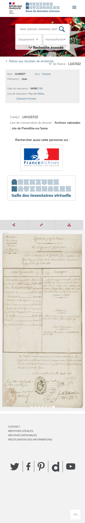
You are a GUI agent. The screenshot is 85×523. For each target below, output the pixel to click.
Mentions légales (20, 431)
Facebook (28, 466)
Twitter (14, 466)
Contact (14, 426)
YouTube (70, 466)
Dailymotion (55, 466)
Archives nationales (22, 435)
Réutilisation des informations (30, 439)
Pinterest (41, 466)
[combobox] (38, 41)
